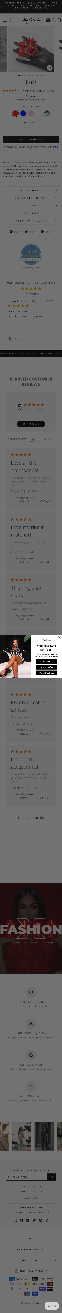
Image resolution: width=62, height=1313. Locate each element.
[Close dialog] (59, 637)
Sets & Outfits (46, 667)
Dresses (46, 661)
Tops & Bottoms (47, 672)
